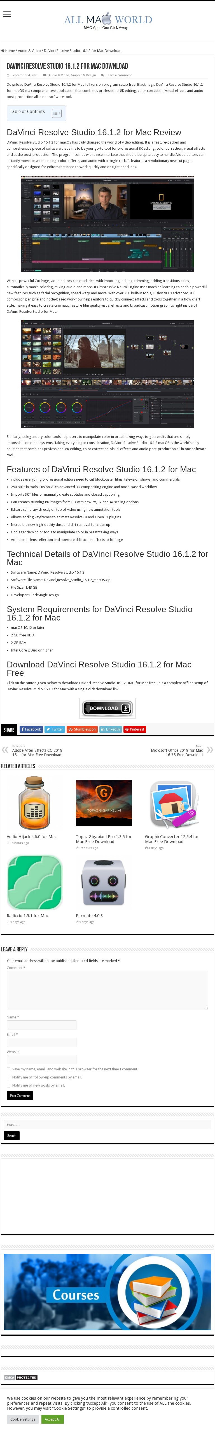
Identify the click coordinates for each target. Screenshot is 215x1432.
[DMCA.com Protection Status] (21, 1377)
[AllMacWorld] (107, 20)
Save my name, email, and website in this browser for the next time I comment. (75, 1069)
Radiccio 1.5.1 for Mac (28, 915)
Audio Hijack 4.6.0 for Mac (32, 836)
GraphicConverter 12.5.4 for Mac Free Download (172, 839)
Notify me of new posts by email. (38, 1085)
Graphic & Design (83, 75)
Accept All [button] (52, 1419)
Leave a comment (119, 75)
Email (12, 1034)
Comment (16, 968)
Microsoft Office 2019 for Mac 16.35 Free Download (177, 750)
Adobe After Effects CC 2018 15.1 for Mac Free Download (37, 750)
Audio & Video (29, 51)
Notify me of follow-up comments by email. (47, 1077)
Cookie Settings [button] (22, 1419)
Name (13, 1017)
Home (9, 51)
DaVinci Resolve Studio (25, 142)
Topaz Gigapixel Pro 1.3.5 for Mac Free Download (104, 839)
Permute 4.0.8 (89, 915)
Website (13, 1052)
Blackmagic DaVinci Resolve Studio (164, 84)
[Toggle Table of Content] (54, 113)
